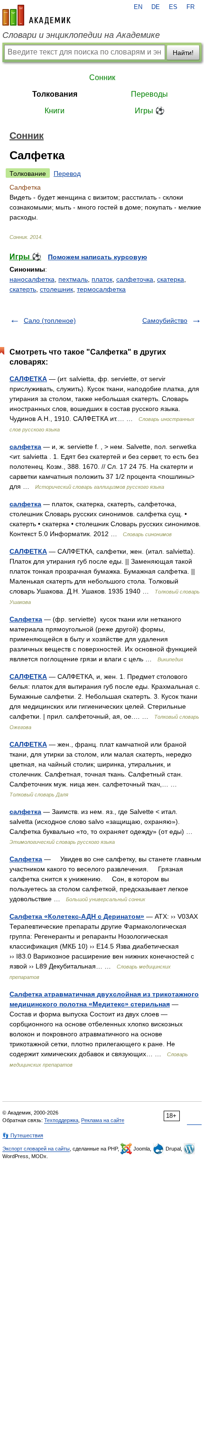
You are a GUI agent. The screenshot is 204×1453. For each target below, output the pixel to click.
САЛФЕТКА (28, 379)
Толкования (54, 94)
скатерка (170, 279)
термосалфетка (101, 289)
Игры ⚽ (150, 111)
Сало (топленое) (50, 320)
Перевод (67, 173)
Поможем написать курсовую (97, 257)
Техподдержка (61, 1120)
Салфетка (25, 619)
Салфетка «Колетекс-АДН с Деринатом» (76, 916)
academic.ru (36, 15)
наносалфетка (32, 279)
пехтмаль (73, 279)
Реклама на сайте (102, 1120)
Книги (55, 111)
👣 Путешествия (22, 1135)
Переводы (149, 94)
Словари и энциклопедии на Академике (81, 35)
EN (138, 7)
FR (190, 7)
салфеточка (134, 279)
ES (173, 7)
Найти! (183, 52)
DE (155, 7)
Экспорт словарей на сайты (36, 1148)
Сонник (102, 77)
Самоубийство (164, 320)
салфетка (25, 446)
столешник (56, 289)
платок (102, 279)
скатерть (22, 289)
